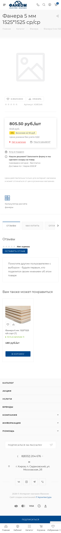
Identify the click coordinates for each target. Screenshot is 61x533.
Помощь (8, 431)
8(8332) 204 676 (31, 456)
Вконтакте (18, 481)
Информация (12, 423)
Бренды (8, 407)
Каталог (8, 383)
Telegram (34, 481)
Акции (7, 391)
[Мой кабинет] (49, 4)
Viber (42, 481)
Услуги (7, 399)
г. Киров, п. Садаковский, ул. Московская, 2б (33, 468)
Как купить (32, 226)
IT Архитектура (43, 497)
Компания (10, 415)
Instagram (26, 481)
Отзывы (11, 226)
